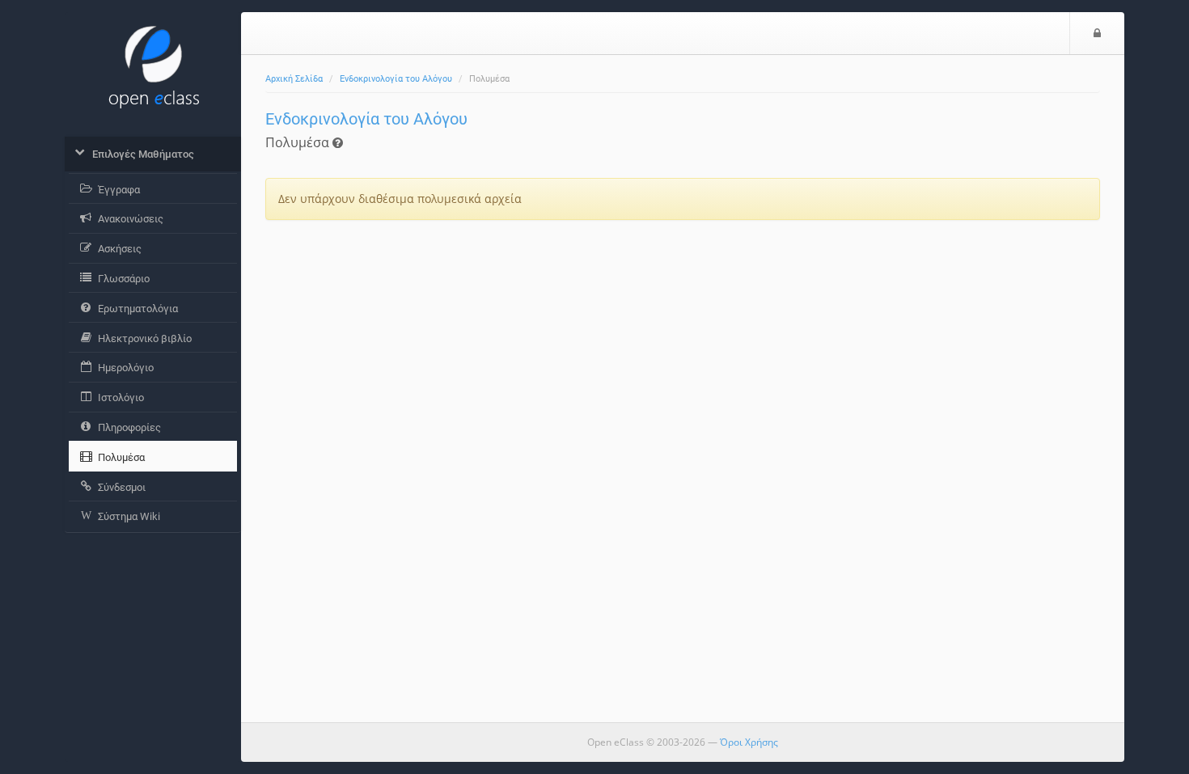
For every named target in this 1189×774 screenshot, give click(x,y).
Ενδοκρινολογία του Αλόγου (396, 79)
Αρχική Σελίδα (294, 79)
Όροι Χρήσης (749, 742)
